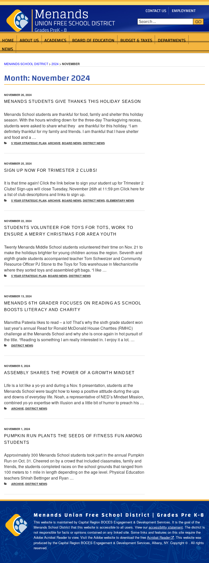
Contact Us (156, 11)
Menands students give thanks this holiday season (72, 101)
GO (198, 22)
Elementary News (120, 200)
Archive (54, 143)
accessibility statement (166, 527)
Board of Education (93, 40)
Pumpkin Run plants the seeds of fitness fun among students (73, 439)
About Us (29, 40)
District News (94, 143)
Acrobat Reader (158, 537)
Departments (172, 40)
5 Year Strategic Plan (28, 143)
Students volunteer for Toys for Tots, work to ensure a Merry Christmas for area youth (68, 230)
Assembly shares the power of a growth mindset (69, 373)
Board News (71, 143)
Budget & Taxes (136, 40)
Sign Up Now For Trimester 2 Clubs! (50, 170)
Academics (55, 40)
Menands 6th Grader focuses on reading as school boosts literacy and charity (72, 306)
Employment (183, 11)
